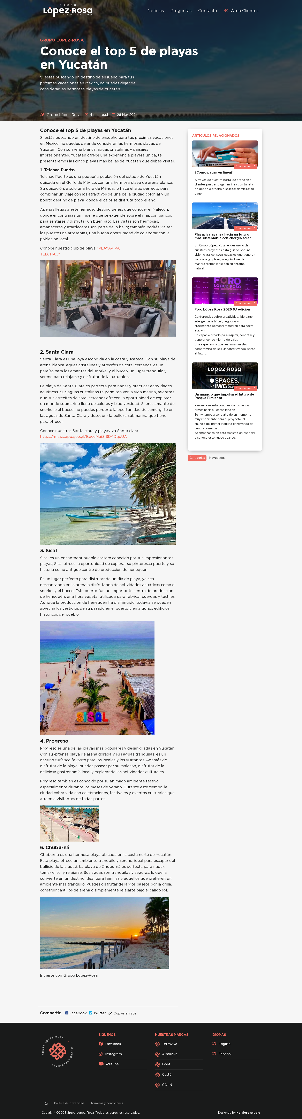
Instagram (113, 1054)
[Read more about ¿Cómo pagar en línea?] (225, 153)
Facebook (77, 1013)
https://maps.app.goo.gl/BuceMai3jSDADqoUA (83, 436)
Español (225, 1054)
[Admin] (46, 1103)
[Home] (68, 11)
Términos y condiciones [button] (107, 1103)
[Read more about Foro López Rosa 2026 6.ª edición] (225, 290)
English (224, 1044)
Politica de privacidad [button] (69, 1103)
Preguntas (181, 10)
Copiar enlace (124, 1013)
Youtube (111, 1064)
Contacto (207, 10)
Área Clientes (244, 10)
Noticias (156, 10)
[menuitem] (241, 10)
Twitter (99, 1013)
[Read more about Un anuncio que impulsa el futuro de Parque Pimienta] (225, 375)
